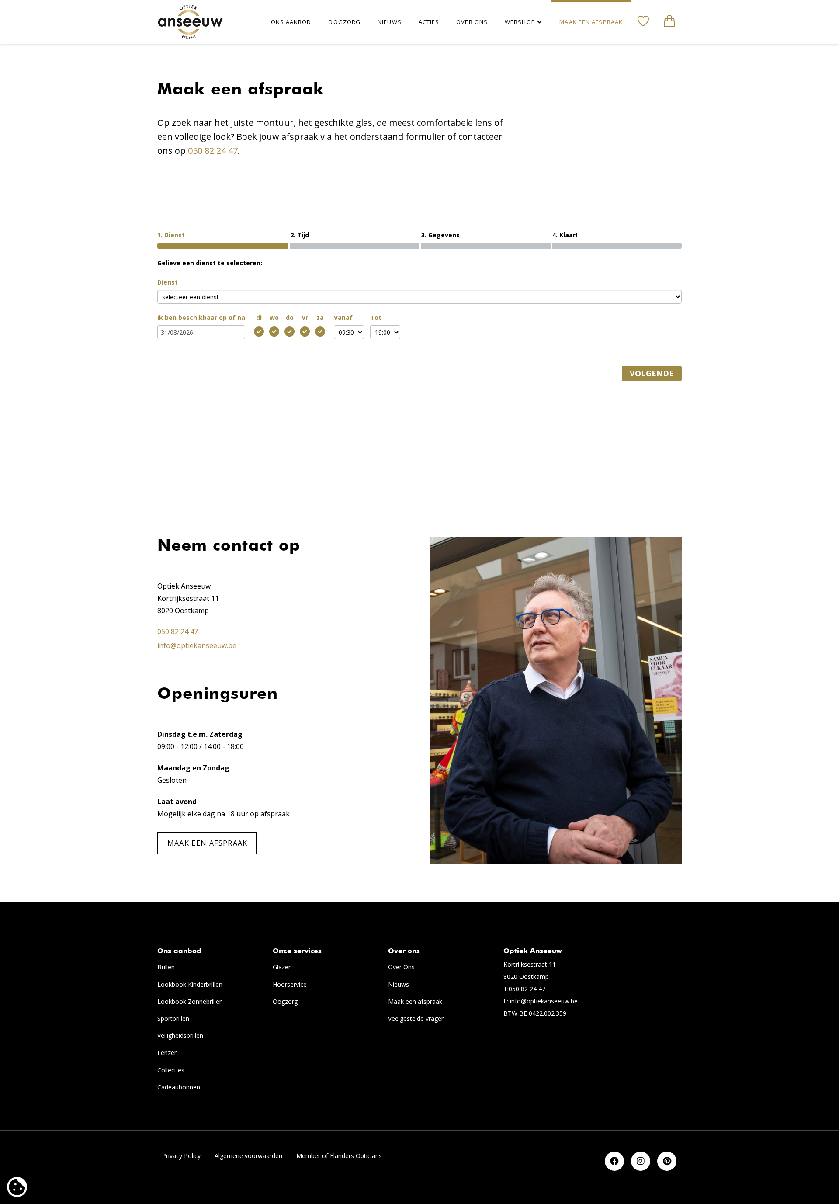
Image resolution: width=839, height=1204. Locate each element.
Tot (375, 317)
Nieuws (398, 984)
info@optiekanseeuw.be (196, 645)
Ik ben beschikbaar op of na (201, 317)
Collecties (170, 1070)
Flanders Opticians (356, 1156)
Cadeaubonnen (178, 1087)
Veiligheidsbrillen (180, 1035)
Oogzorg (285, 1001)
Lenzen (167, 1052)
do (290, 317)
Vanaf (343, 317)
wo (274, 317)
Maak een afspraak (415, 1001)
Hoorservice (290, 984)
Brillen (166, 967)
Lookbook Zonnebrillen (190, 1001)
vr (305, 317)
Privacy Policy (181, 1156)
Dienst (167, 282)
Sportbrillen (173, 1018)
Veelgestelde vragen (416, 1018)
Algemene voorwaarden (248, 1156)
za (320, 317)
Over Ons (401, 967)
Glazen (282, 967)
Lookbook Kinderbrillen (189, 984)
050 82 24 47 (213, 150)
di (259, 317)
